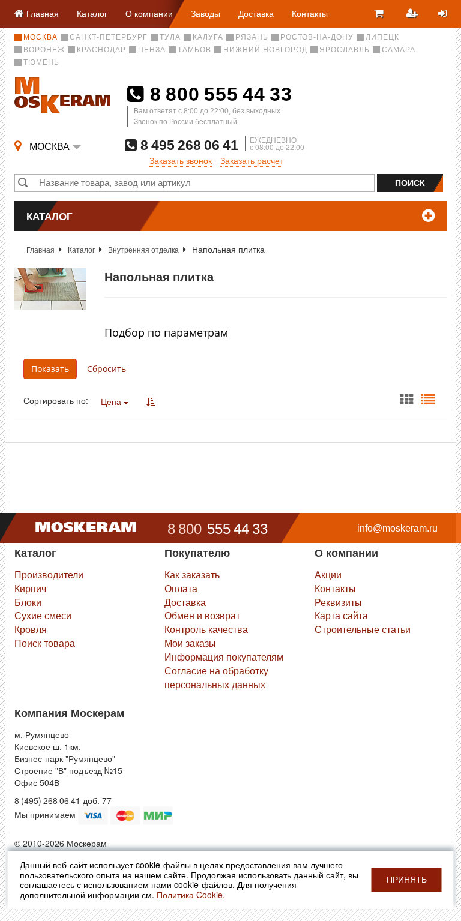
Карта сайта (341, 615)
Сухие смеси (42, 615)
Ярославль (344, 50)
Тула (170, 37)
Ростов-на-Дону (317, 37)
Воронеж (44, 50)
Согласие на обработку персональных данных (216, 677)
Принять (407, 879)
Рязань (251, 37)
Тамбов (194, 50)
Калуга (208, 37)
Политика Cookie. (191, 895)
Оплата (180, 588)
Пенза (152, 50)
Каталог (92, 13)
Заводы (205, 13)
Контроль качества (206, 629)
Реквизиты (338, 602)
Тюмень (41, 62)
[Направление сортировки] (151, 401)
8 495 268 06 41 (187, 145)
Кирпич (30, 588)
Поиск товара (44, 643)
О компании (149, 13)
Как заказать (192, 574)
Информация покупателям (223, 657)
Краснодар (101, 50)
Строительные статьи (363, 629)
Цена (112, 401)
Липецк (382, 37)
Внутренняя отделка (143, 249)
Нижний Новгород (265, 50)
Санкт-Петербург (109, 37)
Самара (398, 50)
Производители (48, 574)
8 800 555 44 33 (218, 94)
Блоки (27, 602)
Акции (328, 574)
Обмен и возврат (202, 615)
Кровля (30, 629)
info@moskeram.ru (397, 528)
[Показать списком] (428, 399)
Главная (40, 249)
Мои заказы (190, 643)
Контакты (310, 13)
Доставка (256, 13)
